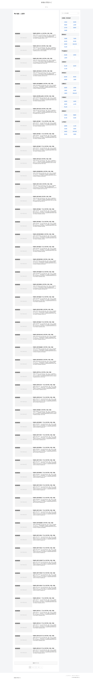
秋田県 (74, 22)
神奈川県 (75, 44)
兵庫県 (74, 87)
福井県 (74, 65)
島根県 (65, 104)
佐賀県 (65, 128)
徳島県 (65, 114)
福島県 (74, 27)
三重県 (74, 79)
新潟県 (65, 54)
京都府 (65, 90)
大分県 (74, 125)
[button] (78, 13)
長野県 (74, 54)
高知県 (74, 117)
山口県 (74, 104)
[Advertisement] (35, 23)
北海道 (65, 22)
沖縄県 (74, 134)
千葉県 (74, 38)
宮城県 (65, 30)
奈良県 (74, 90)
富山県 (65, 65)
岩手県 (65, 27)
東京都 (74, 41)
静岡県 (65, 79)
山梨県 (65, 57)
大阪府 (65, 93)
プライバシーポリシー (75, 675)
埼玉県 (65, 46)
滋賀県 (65, 87)
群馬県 (65, 44)
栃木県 (65, 41)
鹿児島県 (75, 131)
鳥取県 (65, 101)
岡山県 (65, 106)
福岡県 (65, 125)
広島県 (74, 101)
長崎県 (65, 131)
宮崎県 (74, 128)
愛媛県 (74, 114)
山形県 (74, 24)
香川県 (65, 117)
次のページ (36, 663)
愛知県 (74, 76)
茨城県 (65, 38)
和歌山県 (75, 93)
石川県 (65, 68)
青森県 (65, 24)
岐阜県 (65, 76)
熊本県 (65, 134)
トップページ (68, 675)
